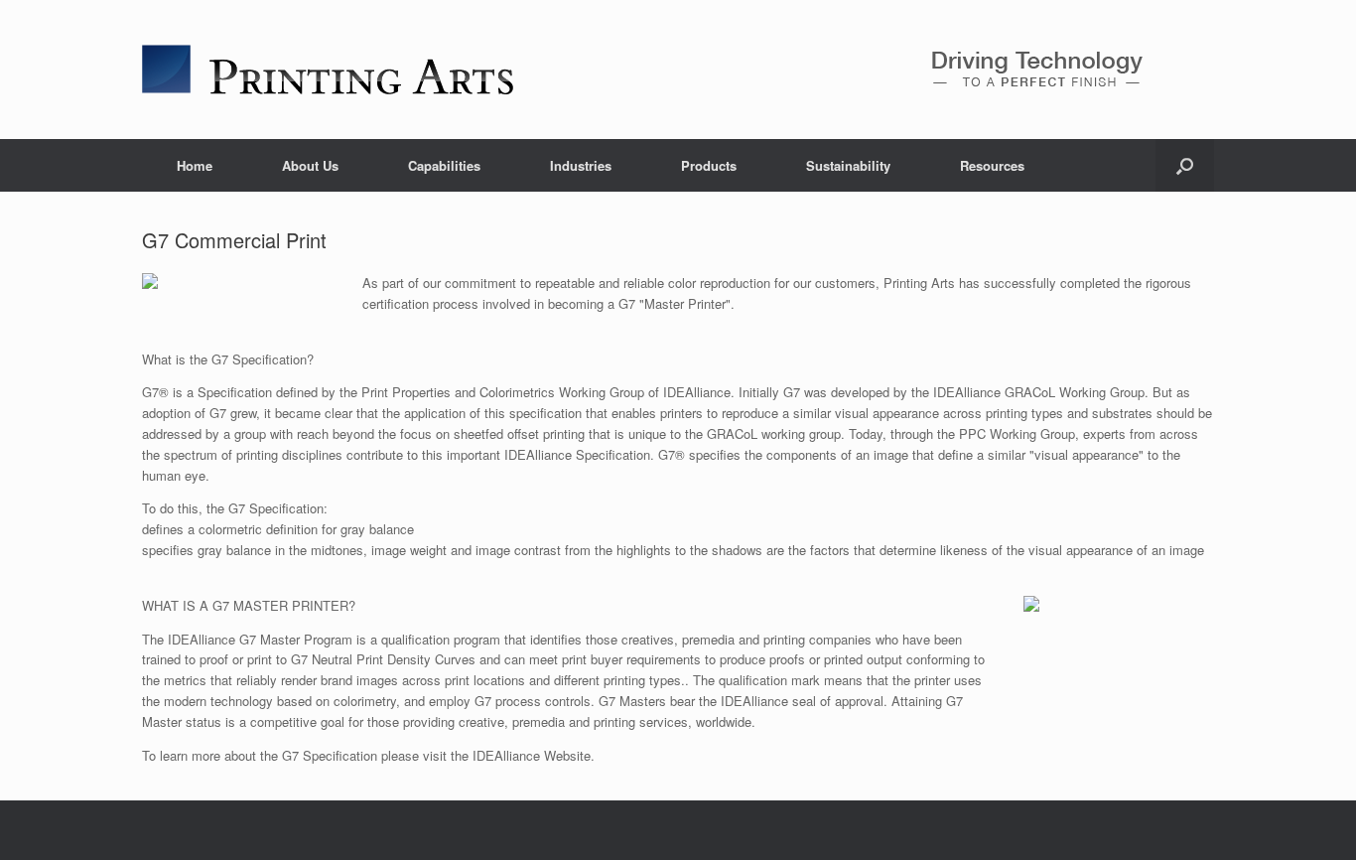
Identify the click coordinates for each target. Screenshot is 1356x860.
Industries (580, 165)
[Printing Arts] (327, 69)
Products (709, 165)
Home (194, 165)
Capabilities (444, 165)
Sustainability (848, 165)
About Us (310, 165)
